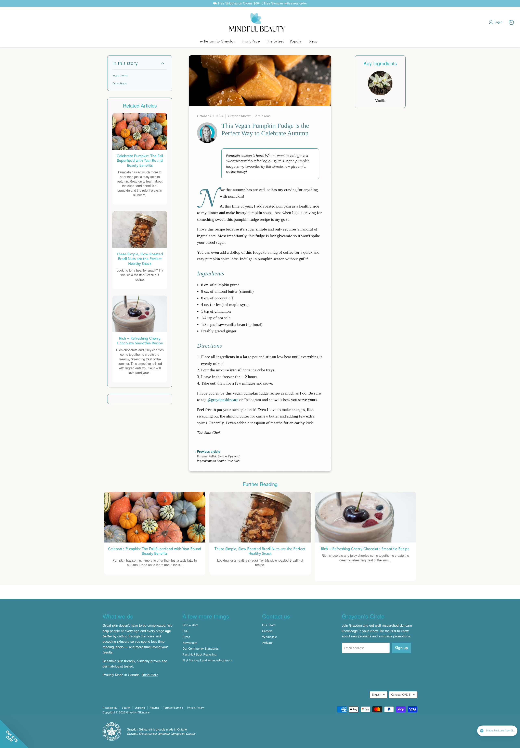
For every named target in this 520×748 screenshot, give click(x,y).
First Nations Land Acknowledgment (207, 660)
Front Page (251, 41)
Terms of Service (173, 708)
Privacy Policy (195, 708)
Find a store (190, 625)
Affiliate (267, 643)
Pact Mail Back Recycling (199, 654)
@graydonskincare (222, 399)
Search (126, 708)
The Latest (275, 41)
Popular (296, 41)
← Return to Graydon (217, 41)
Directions (119, 83)
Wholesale (269, 637)
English (376, 695)
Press (186, 637)
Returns (154, 708)
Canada (401, 695)
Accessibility (110, 708)
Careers (267, 631)
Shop (313, 41)
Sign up (401, 647)
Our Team (268, 625)
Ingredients (120, 75)
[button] (496, 22)
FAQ (185, 631)
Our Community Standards (200, 649)
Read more (150, 674)
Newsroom (189, 643)
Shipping (139, 708)
